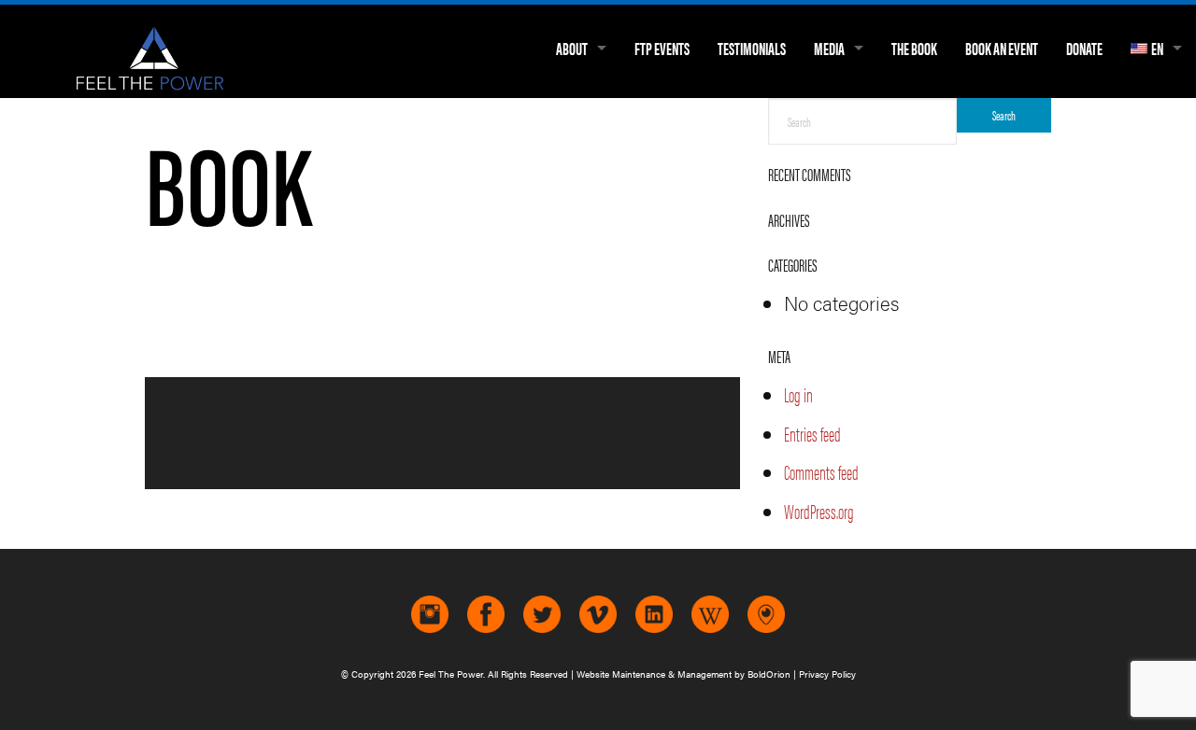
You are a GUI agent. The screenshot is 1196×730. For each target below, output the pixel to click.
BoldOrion (769, 674)
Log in (798, 394)
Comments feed (821, 471)
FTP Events (662, 48)
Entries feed (812, 433)
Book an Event (1001, 48)
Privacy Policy (827, 674)
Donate (1084, 48)
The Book (914, 48)
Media (829, 48)
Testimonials (752, 48)
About (572, 48)
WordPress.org (819, 511)
